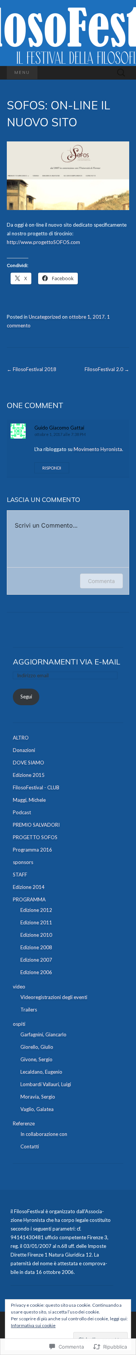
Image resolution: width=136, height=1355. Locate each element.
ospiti (19, 1024)
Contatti (29, 1146)
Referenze (24, 1123)
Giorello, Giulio (36, 1047)
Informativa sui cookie (33, 1325)
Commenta (101, 581)
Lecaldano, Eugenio (41, 1072)
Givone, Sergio (36, 1059)
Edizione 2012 (36, 910)
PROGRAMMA (29, 899)
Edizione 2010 (36, 935)
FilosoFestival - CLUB (36, 787)
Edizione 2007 (36, 960)
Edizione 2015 (29, 775)
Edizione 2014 (29, 887)
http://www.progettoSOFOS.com (43, 242)
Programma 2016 (32, 850)
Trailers (28, 1010)
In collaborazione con (43, 1134)
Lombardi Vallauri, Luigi (45, 1084)
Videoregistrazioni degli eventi (53, 997)
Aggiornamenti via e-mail (66, 661)
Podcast (22, 812)
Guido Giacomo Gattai (59, 428)
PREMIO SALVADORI (36, 825)
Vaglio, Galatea (37, 1109)
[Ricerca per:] (121, 73)
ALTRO (21, 738)
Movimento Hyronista (98, 449)
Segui (26, 697)
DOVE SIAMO (28, 763)
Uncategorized (45, 317)
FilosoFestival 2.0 (107, 369)
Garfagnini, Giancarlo (43, 1034)
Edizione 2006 (36, 972)
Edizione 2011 (36, 922)
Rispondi (51, 467)
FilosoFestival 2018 (31, 369)
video (19, 987)
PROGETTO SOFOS (35, 837)
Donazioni (24, 750)
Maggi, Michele (29, 800)
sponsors (23, 862)
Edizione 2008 (36, 947)
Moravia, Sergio (37, 1097)
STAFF (20, 875)
